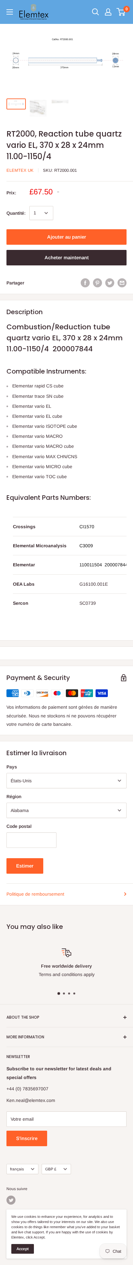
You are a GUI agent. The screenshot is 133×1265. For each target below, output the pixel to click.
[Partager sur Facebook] (85, 282)
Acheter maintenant (67, 257)
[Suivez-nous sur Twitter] (10, 1200)
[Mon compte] (108, 11)
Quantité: (16, 213)
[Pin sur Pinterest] (97, 282)
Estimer (25, 866)
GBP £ (50, 1169)
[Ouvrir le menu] (9, 12)
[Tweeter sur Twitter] (109, 282)
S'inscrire (26, 1138)
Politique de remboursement (35, 894)
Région (13, 796)
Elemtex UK (20, 170)
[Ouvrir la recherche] (95, 11)
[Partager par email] (122, 282)
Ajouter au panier (66, 237)
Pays (11, 766)
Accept (22, 1249)
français (17, 1169)
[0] (121, 12)
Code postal (19, 826)
